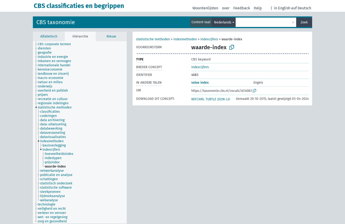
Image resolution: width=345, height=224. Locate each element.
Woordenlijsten (205, 8)
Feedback (241, 8)
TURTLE (211, 99)
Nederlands (222, 22)
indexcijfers (209, 39)
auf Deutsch (301, 8)
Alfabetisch (48, 36)
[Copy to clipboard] (231, 47)
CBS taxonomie (55, 22)
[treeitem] (56, 44)
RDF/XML (197, 99)
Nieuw (111, 36)
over (226, 8)
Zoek (304, 22)
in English (282, 8)
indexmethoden (185, 39)
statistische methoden (153, 39)
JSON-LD (223, 99)
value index (200, 83)
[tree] (80, 132)
